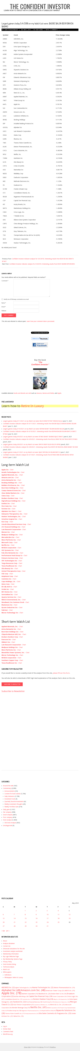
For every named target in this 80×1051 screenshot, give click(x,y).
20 (3, 922)
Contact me (6, 946)
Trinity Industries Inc (31, 1013)
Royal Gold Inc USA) (49, 1010)
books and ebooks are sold (22, 393)
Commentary (7, 788)
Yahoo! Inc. (19, 1016)
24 (47, 922)
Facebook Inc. (19, 1002)
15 (25, 918)
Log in (5, 1026)
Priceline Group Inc (14, 1010)
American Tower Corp (55, 991)
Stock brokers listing (9, 964)
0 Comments (54, 29)
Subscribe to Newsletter (13, 691)
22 (25, 922)
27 (3, 926)
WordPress (53, 1047)
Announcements (9, 791)
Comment (5, 281)
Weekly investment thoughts (13, 804)
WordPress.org (7, 1034)
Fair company (7, 812)
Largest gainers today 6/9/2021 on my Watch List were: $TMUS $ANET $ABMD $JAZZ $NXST (33, 436)
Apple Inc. (11, 993)
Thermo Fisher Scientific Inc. (15, 1013)
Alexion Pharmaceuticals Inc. (64, 987)
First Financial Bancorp (34, 1002)
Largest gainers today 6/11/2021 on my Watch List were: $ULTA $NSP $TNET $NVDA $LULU (33, 421)
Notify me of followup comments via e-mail (16, 299)
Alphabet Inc (11, 990)
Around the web (8, 786)
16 (36, 918)
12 (69, 914)
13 (3, 918)
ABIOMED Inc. (8, 987)
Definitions (7, 975)
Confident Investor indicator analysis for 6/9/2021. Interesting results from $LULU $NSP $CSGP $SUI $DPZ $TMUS (40, 439)
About (5, 941)
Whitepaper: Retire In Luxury (13, 977)
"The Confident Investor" (40, 363)
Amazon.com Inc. (33, 990)
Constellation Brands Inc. (13, 999)
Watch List (6, 969)
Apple (59, 393)
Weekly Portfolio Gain (11, 807)
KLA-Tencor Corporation (24, 1005)
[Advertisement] (10, 733)
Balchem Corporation (30, 994)
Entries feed (7, 1029)
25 (58, 922)
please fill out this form (61, 673)
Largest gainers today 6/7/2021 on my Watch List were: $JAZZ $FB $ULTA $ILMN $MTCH (31, 452)
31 (47, 926)
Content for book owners (12, 794)
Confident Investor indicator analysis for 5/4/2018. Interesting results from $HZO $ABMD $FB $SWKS (42, 264)
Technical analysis (8, 967)
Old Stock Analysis (10, 823)
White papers (7, 972)
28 (14, 926)
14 (14, 918)
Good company (8, 815)
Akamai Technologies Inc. (42, 987)
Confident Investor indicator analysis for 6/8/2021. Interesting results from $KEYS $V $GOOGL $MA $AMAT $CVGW (40, 447)
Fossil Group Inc (48, 1002)
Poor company (7, 817)
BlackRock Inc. (44, 994)
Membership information (11, 954)
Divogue (41, 1047)
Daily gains (39, 29)
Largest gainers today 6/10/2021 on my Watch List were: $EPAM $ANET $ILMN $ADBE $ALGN (33, 429)
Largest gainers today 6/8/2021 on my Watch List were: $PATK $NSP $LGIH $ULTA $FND (32, 444)
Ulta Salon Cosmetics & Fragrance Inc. (55, 1013)
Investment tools (9, 799)
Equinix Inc (65, 999)
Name (4, 303)
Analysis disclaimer (9, 943)
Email (4, 307)
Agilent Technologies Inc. (23, 987)
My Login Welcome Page (11, 956)
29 (25, 926)
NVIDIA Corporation (53, 1007)
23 (36, 922)
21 (14, 922)
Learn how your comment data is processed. (41, 321)
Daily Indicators (9, 796)
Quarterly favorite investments (14, 801)
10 (47, 914)
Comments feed (8, 1031)
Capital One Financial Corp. (40, 996)
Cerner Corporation (59, 996)
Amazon (39, 393)
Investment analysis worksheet (12, 951)
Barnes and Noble (48, 393)
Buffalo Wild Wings (21, 996)
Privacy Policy (7, 961)
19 (69, 918)
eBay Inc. (57, 999)
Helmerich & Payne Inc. (62, 1002)
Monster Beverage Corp (21, 1007)
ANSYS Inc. (70, 990)
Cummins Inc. (27, 999)
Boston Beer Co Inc (59, 994)
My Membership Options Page (12, 959)
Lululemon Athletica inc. (42, 1004)
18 (58, 918)
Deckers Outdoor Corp (43, 999)
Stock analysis (7, 820)
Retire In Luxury (32, 406)
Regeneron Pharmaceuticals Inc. (31, 1010)
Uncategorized (7, 825)
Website (4, 311)
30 (36, 926)
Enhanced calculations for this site (14, 948)
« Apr (3, 931)
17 (47, 918)
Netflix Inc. (38, 1007)
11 (58, 914)
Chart (11, 470)
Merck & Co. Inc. (57, 1005)
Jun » (7, 931)
